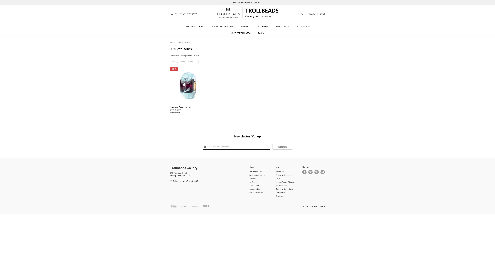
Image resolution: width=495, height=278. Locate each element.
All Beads (262, 26)
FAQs (278, 178)
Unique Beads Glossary (285, 182)
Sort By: (175, 62)
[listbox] (189, 62)
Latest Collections (222, 26)
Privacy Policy (281, 185)
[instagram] (322, 172)
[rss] (316, 172)
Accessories (303, 26)
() (323, 14)
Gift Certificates (241, 33)
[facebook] (304, 172)
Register (312, 14)
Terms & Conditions (284, 189)
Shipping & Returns (284, 175)
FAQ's (261, 33)
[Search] (173, 14)
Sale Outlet (282, 26)
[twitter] (310, 172)
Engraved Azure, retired (180, 107)
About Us (280, 172)
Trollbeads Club (194, 26)
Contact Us (281, 192)
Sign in (303, 14)
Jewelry (245, 26)
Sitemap (279, 196)
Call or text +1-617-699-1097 (185, 181)
